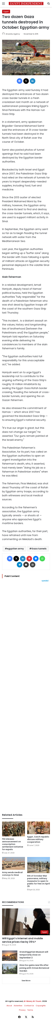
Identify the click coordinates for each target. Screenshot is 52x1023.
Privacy (22, 1010)
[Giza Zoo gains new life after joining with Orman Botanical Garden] (9, 969)
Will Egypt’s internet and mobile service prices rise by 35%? (22, 940)
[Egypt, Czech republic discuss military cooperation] (38, 827)
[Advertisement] (26, 697)
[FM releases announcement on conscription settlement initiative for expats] (13, 828)
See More (26, 980)
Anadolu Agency (13, 34)
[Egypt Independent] (26, 3)
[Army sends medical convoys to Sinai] (13, 863)
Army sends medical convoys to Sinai (12, 873)
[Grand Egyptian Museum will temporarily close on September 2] (9, 956)
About (9, 1005)
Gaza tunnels (38, 548)
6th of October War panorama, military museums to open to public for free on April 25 (38, 881)
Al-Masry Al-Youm (32, 1001)
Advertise (18, 1005)
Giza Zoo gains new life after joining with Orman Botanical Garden (34, 968)
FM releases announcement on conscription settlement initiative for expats (12, 844)
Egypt (6, 11)
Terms (30, 1010)
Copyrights (41, 1005)
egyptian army (15, 548)
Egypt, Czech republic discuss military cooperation (38, 839)
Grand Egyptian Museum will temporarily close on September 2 (33, 955)
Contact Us (29, 1005)
